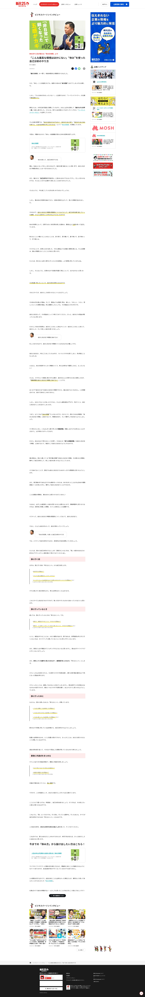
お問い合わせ (96, 981)
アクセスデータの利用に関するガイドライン (75, 980)
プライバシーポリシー (70, 978)
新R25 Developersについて (98, 979)
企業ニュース (78, 4)
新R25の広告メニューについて (99, 976)
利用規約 (68, 975)
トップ (35, 4)
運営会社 (68, 973)
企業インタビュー (66, 4)
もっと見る (80, 950)
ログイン (104, 4)
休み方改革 (65, 125)
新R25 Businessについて (98, 973)
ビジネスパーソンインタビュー (49, 4)
